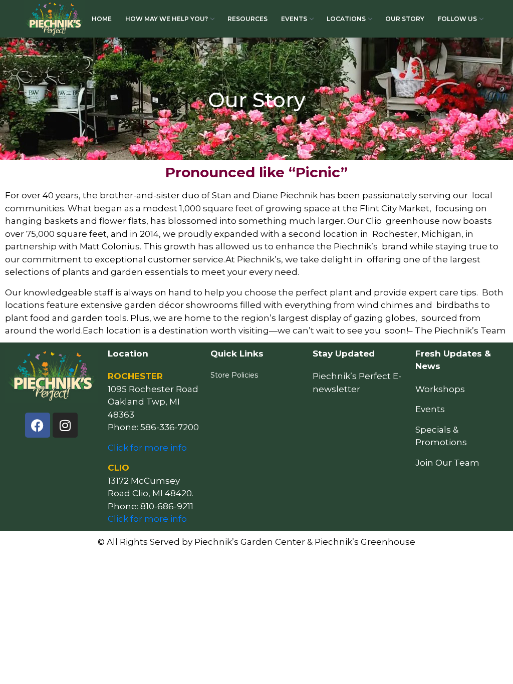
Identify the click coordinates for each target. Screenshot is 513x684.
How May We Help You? (166, 19)
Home (102, 19)
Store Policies (234, 375)
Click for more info (147, 448)
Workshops (440, 389)
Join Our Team (447, 463)
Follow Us (457, 19)
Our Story (404, 19)
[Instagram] (65, 425)
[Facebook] (37, 425)
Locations (346, 19)
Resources (247, 19)
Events (294, 19)
